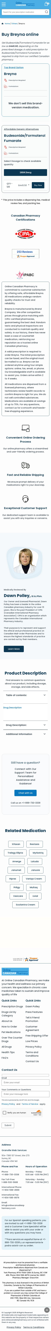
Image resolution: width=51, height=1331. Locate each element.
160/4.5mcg (25, 172)
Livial (35, 896)
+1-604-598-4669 (10, 1190)
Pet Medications (11, 1032)
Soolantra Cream (25, 904)
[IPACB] (25, 275)
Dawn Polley (33, 1006)
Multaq (34, 887)
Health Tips (8, 1052)
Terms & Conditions (33, 1327)
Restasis (34, 844)
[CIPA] (25, 234)
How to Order (9, 1026)
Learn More (16, 648)
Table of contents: (16, 695)
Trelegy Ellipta (15, 852)
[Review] (25, 254)
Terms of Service (30, 1104)
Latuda (35, 861)
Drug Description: (16, 725)
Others (14, 23)
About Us (7, 1021)
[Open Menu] (4, 4)
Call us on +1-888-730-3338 (25, 802)
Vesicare (18, 896)
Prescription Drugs (12, 1006)
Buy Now (38, 185)
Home (7, 23)
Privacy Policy (34, 1046)
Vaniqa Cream (34, 878)
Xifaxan (16, 844)
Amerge (16, 861)
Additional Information (19, 734)
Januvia (35, 870)
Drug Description (12, 707)
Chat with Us (25, 793)
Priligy (17, 887)
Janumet (16, 870)
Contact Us (32, 1061)
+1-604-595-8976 (10, 1197)
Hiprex (12, 878)
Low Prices (32, 1041)
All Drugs (7, 1046)
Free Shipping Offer (37, 1035)
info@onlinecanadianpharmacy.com (13, 1207)
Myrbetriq (38, 852)
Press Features (34, 1012)
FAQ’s (5, 1057)
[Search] (46, 12)
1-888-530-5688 (10, 1182)
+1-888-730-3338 (10, 1174)
